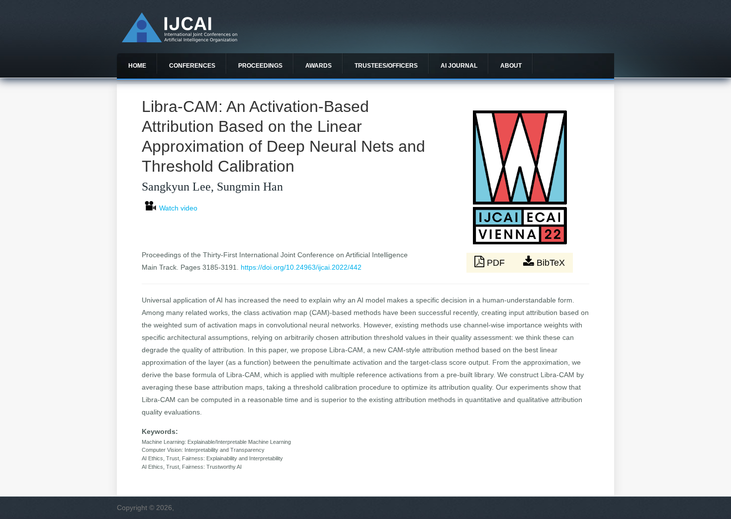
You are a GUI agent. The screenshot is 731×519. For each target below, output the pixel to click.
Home (137, 65)
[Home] (179, 40)
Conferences (192, 65)
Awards (318, 65)
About (511, 65)
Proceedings (260, 65)
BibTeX (549, 263)
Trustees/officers (386, 65)
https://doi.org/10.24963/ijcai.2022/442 (301, 267)
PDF (495, 263)
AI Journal (459, 65)
